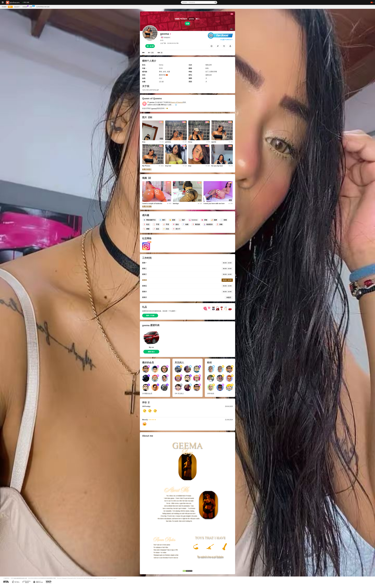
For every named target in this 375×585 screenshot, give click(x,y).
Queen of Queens (176, 102)
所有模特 (4, 7)
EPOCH (44, 578)
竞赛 (31, 7)
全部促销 (24, 7)
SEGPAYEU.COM (51, 578)
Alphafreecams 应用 (42, 7)
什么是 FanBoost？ (226, 39)
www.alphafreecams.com (20, 578)
